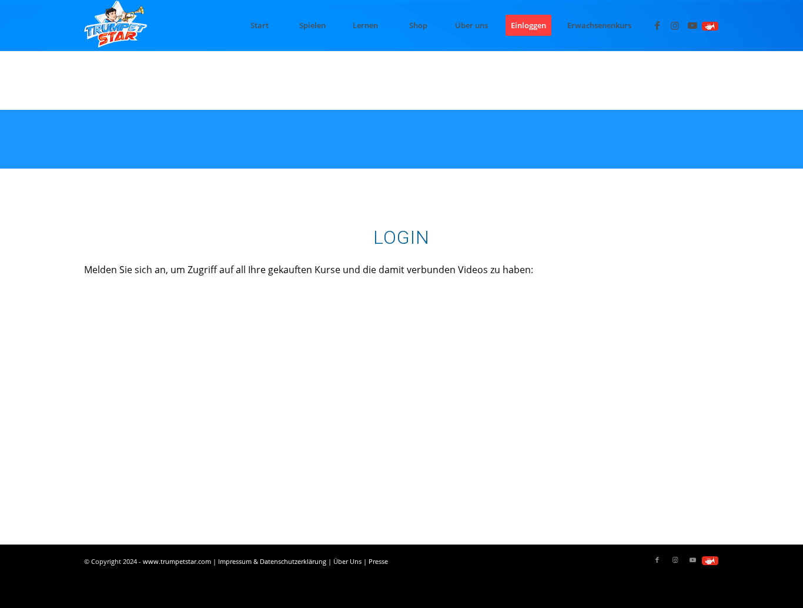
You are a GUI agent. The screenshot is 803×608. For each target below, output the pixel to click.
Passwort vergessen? (401, 476)
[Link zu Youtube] (692, 25)
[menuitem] (259, 26)
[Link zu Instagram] (675, 25)
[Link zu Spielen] (710, 25)
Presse (378, 561)
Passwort (293, 354)
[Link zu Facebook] (657, 25)
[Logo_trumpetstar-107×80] (115, 26)
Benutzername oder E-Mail (332, 302)
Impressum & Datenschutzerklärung (272, 561)
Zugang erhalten (470, 440)
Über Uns (347, 561)
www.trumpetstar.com (177, 561)
